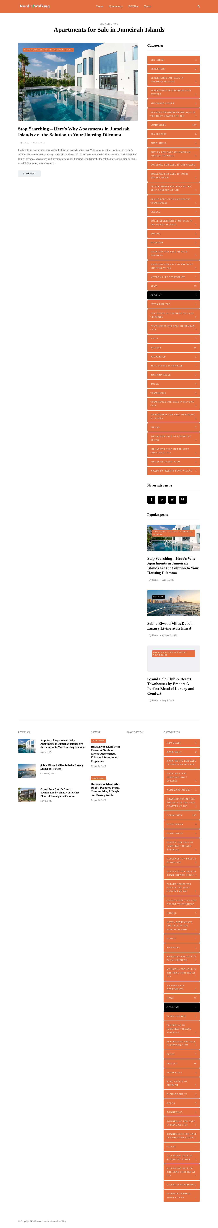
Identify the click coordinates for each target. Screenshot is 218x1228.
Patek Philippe (173, 304)
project (173, 348)
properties (173, 357)
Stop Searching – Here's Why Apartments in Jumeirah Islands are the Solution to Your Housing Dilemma (62, 744)
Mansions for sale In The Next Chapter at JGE (173, 266)
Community (116, 6)
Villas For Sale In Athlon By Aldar (173, 438)
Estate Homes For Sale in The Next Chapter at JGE (173, 188)
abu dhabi (173, 60)
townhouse (173, 393)
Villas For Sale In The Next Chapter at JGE (173, 451)
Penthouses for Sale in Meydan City (173, 328)
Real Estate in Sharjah (173, 366)
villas (173, 427)
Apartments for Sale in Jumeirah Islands (48, 50)
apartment (173, 69)
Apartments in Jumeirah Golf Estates (173, 92)
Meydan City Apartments (173, 277)
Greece (173, 212)
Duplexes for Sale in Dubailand (173, 166)
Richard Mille (173, 375)
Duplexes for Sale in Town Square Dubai (173, 176)
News (173, 286)
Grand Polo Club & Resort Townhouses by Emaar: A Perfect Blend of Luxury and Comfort (59, 793)
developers (173, 134)
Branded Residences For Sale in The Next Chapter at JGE (173, 114)
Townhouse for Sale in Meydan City (173, 404)
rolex (173, 384)
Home (99, 6)
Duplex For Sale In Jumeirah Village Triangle (173, 154)
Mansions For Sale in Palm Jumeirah (173, 254)
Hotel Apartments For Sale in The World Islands (173, 223)
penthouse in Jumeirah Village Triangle (173, 315)
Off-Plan (133, 6)
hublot (173, 233)
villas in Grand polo (173, 462)
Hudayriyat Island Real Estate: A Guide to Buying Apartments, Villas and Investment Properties (105, 754)
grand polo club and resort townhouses (173, 201)
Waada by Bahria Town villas (173, 471)
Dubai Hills (173, 143)
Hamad (26, 142)
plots (173, 338)
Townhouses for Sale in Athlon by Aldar (173, 416)
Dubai (147, 6)
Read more (29, 174)
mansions (173, 242)
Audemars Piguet (173, 103)
